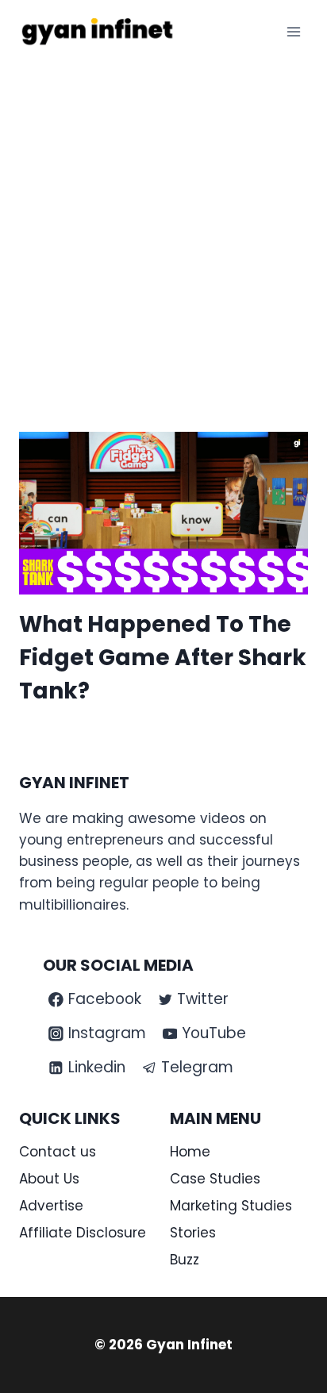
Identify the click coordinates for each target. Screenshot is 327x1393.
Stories (193, 1232)
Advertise (51, 1205)
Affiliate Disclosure (82, 1232)
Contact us (57, 1151)
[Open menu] (293, 31)
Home (190, 1151)
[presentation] (163, 513)
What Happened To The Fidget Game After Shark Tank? (162, 657)
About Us (49, 1178)
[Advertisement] (163, 234)
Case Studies (215, 1178)
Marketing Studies (231, 1205)
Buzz (184, 1259)
